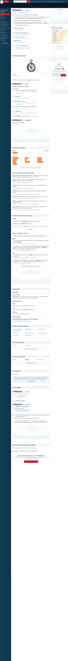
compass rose (16, 333)
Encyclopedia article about (28, 448)
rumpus (15, 345)
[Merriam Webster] (59, 64)
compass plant (40, 329)
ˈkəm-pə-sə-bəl (24, 116)
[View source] (33, 243)
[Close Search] (25, 2)
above (28, 314)
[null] (63, 68)
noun (27, 10)
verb (26, 84)
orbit (34, 175)
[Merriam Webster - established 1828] (1, 1)
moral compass (16, 335)
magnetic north (41, 18)
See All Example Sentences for (30, 266)
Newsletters (55, 1)
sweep (27, 175)
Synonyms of (17, 15)
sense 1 (33, 309)
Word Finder (47, 1)
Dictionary (4, 10)
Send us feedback (42, 236)
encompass (27, 345)
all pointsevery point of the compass (18, 330)
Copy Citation (31, 381)
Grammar (42, 1)
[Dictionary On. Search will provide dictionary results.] (8, 1)
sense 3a (33, 305)
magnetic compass (29, 333)
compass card (28, 329)
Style (14, 374)
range (14, 175)
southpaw (58, 69)
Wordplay (60, 1)
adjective (28, 120)
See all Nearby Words (31, 363)
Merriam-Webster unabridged (31, 461)
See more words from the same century (21, 321)
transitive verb (15, 88)
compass (23, 175)
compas (14, 359)
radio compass (28, 335)
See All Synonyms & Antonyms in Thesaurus (31, 167)
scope (31, 175)
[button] (64, 2)
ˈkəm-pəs (20, 12)
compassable (40, 359)
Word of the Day (36, 1)
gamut (18, 175)
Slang (51, 1)
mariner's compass (41, 333)
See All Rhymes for (31, 349)
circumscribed (19, 36)
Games (31, 1)
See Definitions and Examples (59, 71)
